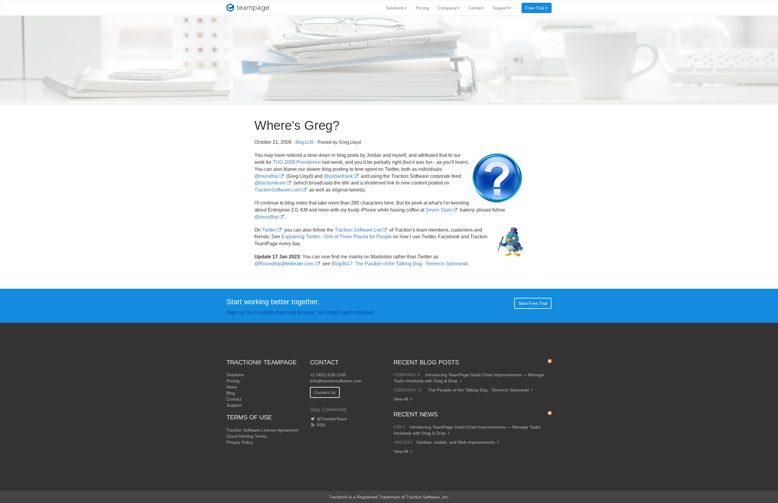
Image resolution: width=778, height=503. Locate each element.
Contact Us (325, 392)
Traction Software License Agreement (262, 430)
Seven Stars (438, 209)
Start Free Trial (532, 303)
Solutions (395, 7)
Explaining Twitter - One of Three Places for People (336, 236)
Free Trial (535, 7)
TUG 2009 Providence (297, 162)
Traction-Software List (358, 230)
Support (500, 7)
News (231, 386)
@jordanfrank (338, 176)
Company (447, 7)
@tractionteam (270, 182)
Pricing (422, 7)
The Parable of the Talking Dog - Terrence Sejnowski (478, 390)
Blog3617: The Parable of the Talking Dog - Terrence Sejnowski (400, 263)
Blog (230, 393)
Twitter (269, 230)
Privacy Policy (239, 442)
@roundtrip (266, 176)
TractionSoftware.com (277, 189)
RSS (320, 424)
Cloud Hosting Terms (246, 436)
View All (401, 399)
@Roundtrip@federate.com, (284, 263)
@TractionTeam (331, 418)
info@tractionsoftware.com (335, 380)
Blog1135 (304, 142)
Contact (476, 7)
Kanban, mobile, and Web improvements (456, 442)
